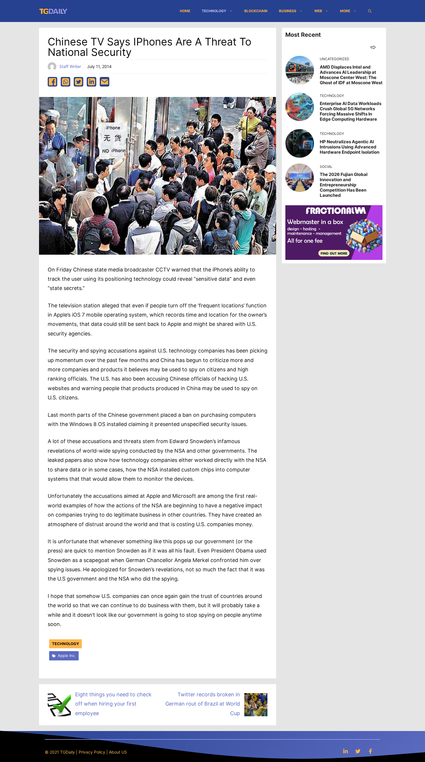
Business (287, 11)
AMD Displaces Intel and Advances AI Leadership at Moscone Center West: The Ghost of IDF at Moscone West (351, 74)
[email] (104, 82)
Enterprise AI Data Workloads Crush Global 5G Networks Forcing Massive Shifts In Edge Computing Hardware (350, 111)
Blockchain (255, 11)
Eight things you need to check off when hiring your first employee (113, 703)
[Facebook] (370, 751)
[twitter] (78, 82)
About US (118, 752)
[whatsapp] (65, 82)
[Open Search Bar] (369, 11)
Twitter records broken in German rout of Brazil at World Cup (202, 703)
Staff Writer (70, 66)
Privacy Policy (92, 752)
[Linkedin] (345, 751)
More (345, 11)
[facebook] (52, 82)
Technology (214, 11)
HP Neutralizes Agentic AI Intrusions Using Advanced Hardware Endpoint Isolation (349, 147)
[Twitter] (358, 751)
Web (318, 11)
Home (185, 11)
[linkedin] (91, 82)
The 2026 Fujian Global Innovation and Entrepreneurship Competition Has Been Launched (343, 185)
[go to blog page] (373, 47)
